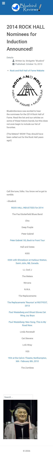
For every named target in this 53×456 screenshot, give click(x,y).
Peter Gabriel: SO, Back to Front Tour (27, 240)
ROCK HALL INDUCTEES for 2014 (27, 207)
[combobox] (18, 397)
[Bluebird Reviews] (26, 7)
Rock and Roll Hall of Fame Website (27, 70)
